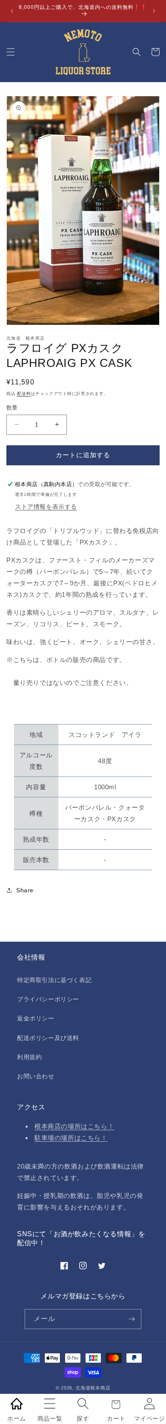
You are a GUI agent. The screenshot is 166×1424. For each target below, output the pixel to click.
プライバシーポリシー (48, 999)
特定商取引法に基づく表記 (54, 980)
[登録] (131, 1319)
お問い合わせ (35, 1076)
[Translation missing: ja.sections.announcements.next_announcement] (154, 11)
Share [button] (25, 890)
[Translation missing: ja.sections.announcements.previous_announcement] (11, 11)
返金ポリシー (35, 1018)
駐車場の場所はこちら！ (71, 1137)
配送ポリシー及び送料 (48, 1037)
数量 (12, 407)
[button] (10, 52)
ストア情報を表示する (46, 506)
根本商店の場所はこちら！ (74, 1126)
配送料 (24, 393)
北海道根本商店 (92, 1387)
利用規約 (29, 1057)
